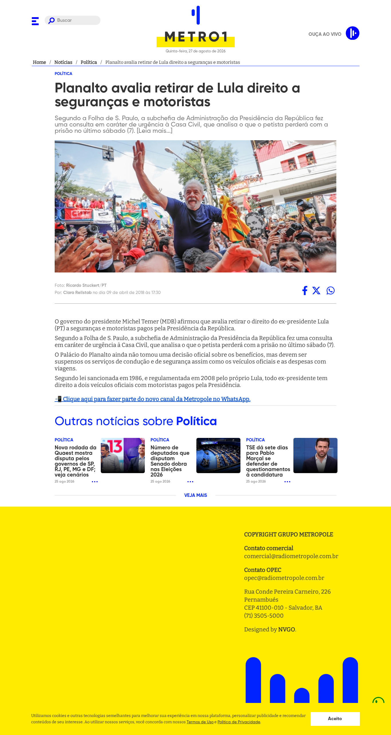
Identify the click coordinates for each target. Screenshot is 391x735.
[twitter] (316, 290)
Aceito (335, 719)
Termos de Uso (200, 722)
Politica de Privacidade (239, 722)
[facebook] (305, 290)
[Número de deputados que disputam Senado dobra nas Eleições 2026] (218, 455)
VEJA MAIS (195, 495)
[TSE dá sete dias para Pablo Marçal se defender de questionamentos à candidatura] (315, 455)
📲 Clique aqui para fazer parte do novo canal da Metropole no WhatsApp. (152, 399)
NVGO (286, 629)
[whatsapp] (330, 290)
